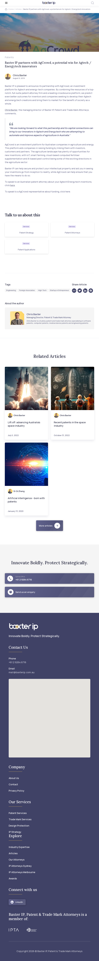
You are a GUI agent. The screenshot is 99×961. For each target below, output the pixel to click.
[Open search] (92, 3)
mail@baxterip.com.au (21, 672)
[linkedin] (86, 291)
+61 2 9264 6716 (17, 662)
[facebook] (91, 291)
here (12, 185)
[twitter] (80, 291)
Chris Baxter (11, 109)
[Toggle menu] (20, 2)
